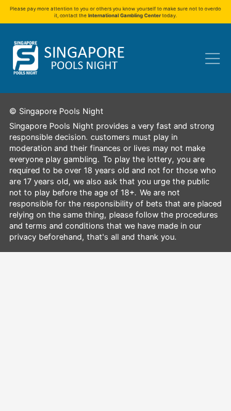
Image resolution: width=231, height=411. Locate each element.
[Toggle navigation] (212, 58)
